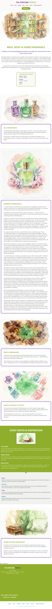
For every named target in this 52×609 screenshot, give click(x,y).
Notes (30, 5)
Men (23, 5)
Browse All (26, 8)
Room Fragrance (38, 5)
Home (11, 5)
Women (19, 5)
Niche (27, 5)
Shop (15, 5)
